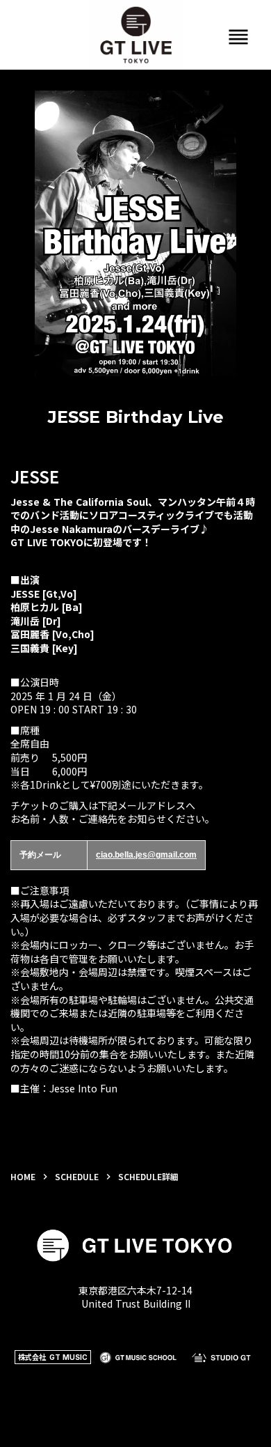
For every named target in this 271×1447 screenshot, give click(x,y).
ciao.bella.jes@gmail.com (146, 855)
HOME (22, 1176)
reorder (238, 37)
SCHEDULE (77, 1176)
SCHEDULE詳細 (148, 1176)
